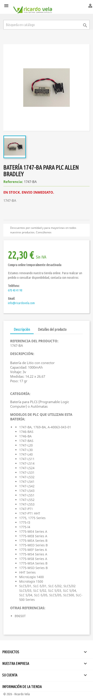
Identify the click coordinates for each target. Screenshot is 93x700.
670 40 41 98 (15, 290)
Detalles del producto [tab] (52, 329)
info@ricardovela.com (21, 303)
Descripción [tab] (22, 329)
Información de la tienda (22, 687)
